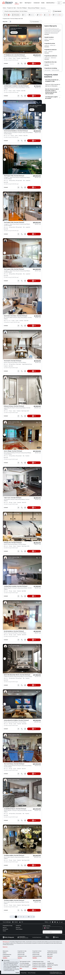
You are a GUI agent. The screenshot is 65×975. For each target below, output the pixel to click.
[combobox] (26, 11)
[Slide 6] (23, 127)
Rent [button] (21, 2)
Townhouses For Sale (22, 956)
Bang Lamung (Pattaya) (33, 8)
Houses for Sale (21, 954)
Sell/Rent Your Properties (52, 964)
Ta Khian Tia (51, 39)
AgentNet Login (50, 963)
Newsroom (18, 927)
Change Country (46, 925)
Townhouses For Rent (36, 956)
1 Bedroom (50, 51)
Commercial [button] (36, 2)
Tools (48, 961)
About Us (4, 927)
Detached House (54, 32)
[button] (25, 28)
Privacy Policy (16, 966)
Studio (45, 51)
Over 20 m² (46, 63)
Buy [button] (16, 2)
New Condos (50, 954)
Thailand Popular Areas (37, 961)
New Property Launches (52, 952)
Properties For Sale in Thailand (38, 963)
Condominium (47, 32)
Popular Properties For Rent (24, 961)
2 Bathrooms (47, 57)
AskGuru (4, 952)
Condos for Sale (21, 952)
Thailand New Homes (52, 951)
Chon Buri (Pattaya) (22, 8)
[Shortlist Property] (40, 26)
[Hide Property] (37, 26)
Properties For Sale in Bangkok (38, 964)
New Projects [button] (28, 2)
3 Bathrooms (53, 57)
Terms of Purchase (31, 972)
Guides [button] (42, 2)
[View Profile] (11, 26)
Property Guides (6, 956)
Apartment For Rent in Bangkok (24, 964)
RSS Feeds (49, 966)
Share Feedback (19, 929)
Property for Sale (11, 8)
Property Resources (7, 954)
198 (28, 916)
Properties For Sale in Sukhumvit (39, 966)
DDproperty (5, 951)
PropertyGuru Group (7, 925)
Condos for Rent (35, 952)
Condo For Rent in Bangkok (23, 963)
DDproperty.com (6, 941)
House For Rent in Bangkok (23, 966)
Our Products (5, 929)
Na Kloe (45, 39)
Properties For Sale (22, 951)
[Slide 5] (23, 494)
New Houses (50, 956)
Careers (4, 930)
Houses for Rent (35, 954)
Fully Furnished (47, 70)
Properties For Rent (36, 951)
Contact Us (18, 925)
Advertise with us (50, 2)
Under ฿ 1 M (46, 45)
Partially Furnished (55, 70)
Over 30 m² (52, 63)
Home (4, 8)
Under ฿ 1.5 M (52, 45)
